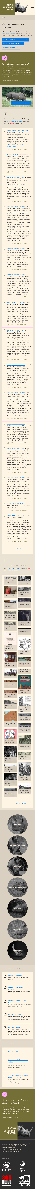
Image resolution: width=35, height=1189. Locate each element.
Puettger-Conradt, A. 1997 (16, 207)
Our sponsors (5, 1158)
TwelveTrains (18, 1149)
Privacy (4, 1149)
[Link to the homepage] (15, 7)
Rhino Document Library (14, 122)
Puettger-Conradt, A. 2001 (16, 478)
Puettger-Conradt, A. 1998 (16, 274)
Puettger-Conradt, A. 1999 (16, 365)
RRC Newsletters (15, 1027)
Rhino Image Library (13, 568)
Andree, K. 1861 (12, 155)
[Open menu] (32, 7)
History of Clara (15, 1014)
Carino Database (15, 976)
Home (3, 17)
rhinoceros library (8, 34)
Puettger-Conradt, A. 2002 (16, 515)
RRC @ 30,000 (13, 1051)
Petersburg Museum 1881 (15, 504)
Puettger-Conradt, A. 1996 (16, 177)
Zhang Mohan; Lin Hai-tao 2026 (17, 130)
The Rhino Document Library (16, 119)
